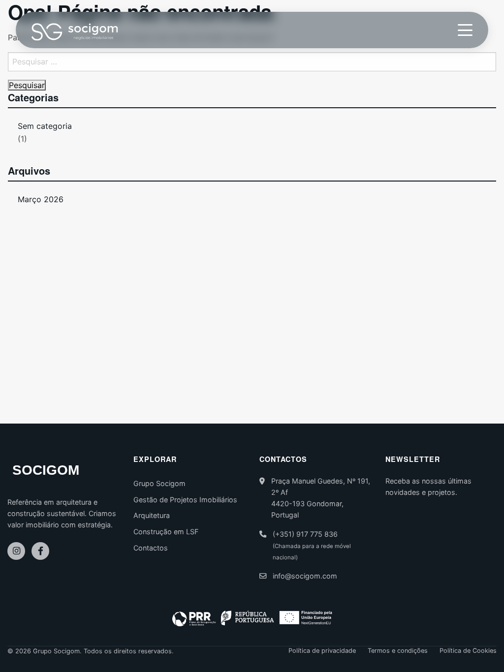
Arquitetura (151, 515)
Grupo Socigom (159, 483)
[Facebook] (40, 551)
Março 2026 (40, 199)
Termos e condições (398, 651)
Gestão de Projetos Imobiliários (185, 499)
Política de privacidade (322, 651)
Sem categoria (45, 126)
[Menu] (465, 30)
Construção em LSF (165, 531)
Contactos (150, 548)
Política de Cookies (468, 651)
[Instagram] (16, 551)
